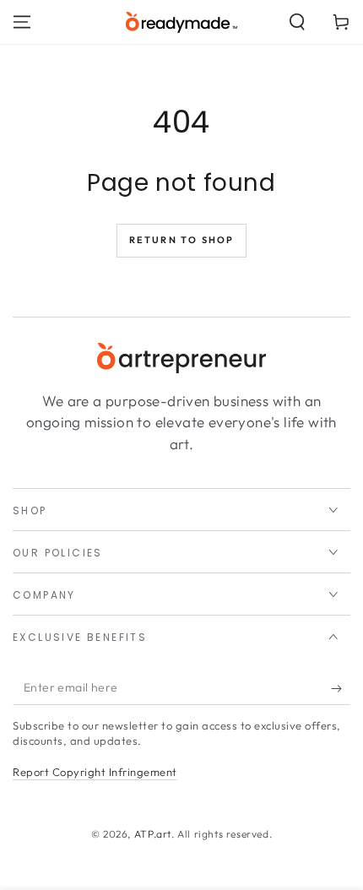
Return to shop (182, 240)
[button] (297, 22)
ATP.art (152, 834)
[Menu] (22, 22)
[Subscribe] (340, 688)
